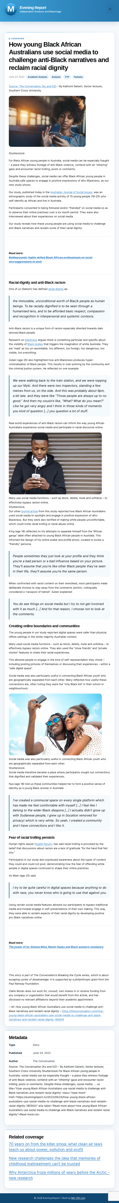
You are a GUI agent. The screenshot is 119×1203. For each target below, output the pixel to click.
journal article (29, 511)
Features (78, 77)
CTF (67, 77)
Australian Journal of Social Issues (71, 192)
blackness (31, 339)
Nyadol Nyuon (43, 843)
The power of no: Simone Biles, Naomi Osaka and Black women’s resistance (56, 946)
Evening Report (33, 7)
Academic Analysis (37, 77)
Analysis (56, 77)
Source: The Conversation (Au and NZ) (32, 86)
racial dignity (56, 289)
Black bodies (35, 344)
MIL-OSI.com (78, 1198)
